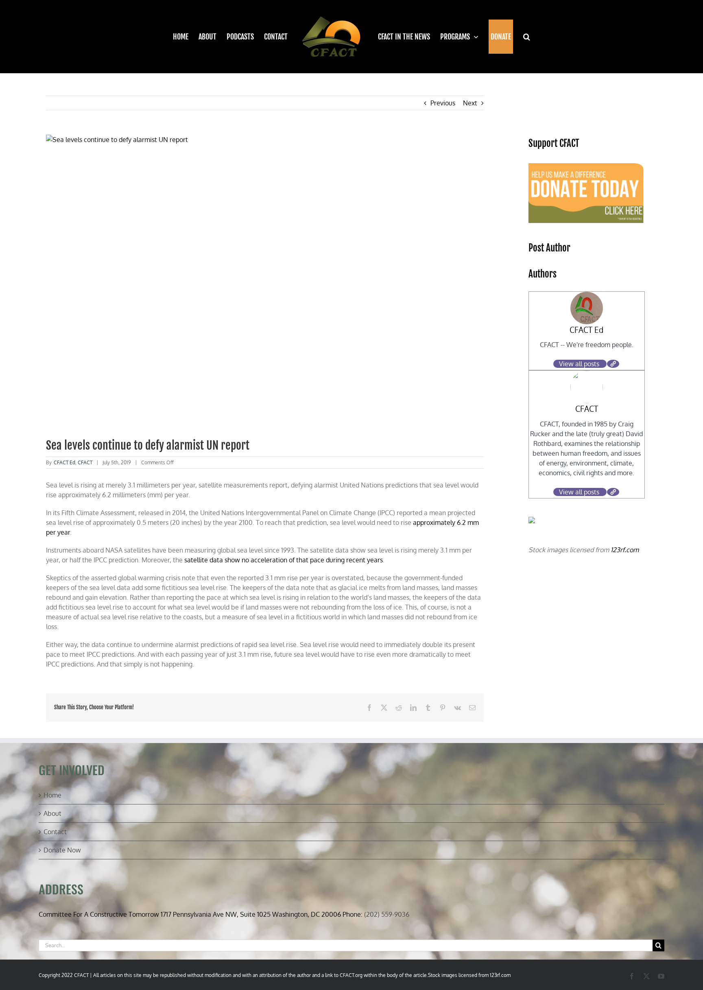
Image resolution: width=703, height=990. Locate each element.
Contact (55, 832)
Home (52, 795)
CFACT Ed (64, 462)
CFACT (85, 462)
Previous (442, 103)
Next (470, 103)
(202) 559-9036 (386, 914)
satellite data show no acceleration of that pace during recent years (283, 560)
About (52, 813)
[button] (521, 37)
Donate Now (62, 850)
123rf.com (625, 550)
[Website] (613, 364)
